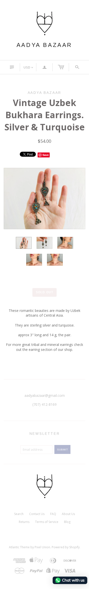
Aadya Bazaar (44, 45)
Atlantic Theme (19, 547)
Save (46, 155)
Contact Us (36, 514)
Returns (24, 522)
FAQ (53, 514)
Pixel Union (42, 547)
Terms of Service (46, 522)
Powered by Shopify (66, 547)
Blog (67, 522)
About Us (68, 514)
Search (18, 514)
